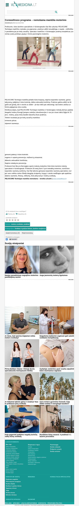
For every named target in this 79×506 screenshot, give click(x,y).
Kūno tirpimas (31, 454)
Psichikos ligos (10, 472)
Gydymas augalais (12, 479)
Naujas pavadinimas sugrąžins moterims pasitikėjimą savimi (21, 276)
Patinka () (11, 214)
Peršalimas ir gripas (33, 450)
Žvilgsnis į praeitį (55, 449)
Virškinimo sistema (11, 450)
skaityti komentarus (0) (13, 233)
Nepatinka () (22, 214)
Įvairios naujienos (39, 228)
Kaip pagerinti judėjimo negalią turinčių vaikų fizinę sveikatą (21, 435)
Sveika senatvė (55, 451)
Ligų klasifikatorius (29, 503)
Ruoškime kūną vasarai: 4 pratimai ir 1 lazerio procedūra (55, 435)
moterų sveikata (17, 224)
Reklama (70, 15)
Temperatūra (31, 452)
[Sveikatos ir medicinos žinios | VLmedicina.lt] (24, 4)
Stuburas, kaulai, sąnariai (12, 457)
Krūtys (7, 465)
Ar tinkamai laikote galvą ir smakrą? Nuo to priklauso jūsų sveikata (21, 403)
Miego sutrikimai (32, 460)
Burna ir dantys (10, 471)
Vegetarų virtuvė (11, 488)
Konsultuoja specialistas (60, 477)
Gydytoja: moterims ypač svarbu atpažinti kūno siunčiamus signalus (57, 370)
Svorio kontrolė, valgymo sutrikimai (37, 457)
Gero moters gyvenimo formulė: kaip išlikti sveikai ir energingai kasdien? (55, 403)
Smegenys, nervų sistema (12, 453)
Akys (7, 467)
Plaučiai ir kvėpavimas (12, 448)
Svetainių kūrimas (59, 505)
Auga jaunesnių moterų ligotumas (54, 275)
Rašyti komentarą (27, 233)
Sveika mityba (10, 483)
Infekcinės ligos (32, 464)
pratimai (26, 224)
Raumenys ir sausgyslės (12, 458)
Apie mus (16, 503)
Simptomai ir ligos (34, 444)
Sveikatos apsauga (13, 499)
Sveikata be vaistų (13, 477)
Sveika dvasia (10, 492)
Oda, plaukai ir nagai (11, 462)
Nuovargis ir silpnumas (34, 462)
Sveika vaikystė (55, 447)
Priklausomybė (32, 459)
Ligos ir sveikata (12, 442)
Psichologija (54, 444)
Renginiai (31, 477)
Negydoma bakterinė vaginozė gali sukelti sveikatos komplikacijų (57, 337)
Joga (7, 490)
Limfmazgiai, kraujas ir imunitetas (14, 464)
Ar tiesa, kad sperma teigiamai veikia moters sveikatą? (20, 337)
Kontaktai (42, 503)
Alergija (30, 447)
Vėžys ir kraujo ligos (33, 448)
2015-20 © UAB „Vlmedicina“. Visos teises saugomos (28, 505)
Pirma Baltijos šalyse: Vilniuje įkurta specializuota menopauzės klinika (20, 370)
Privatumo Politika (54, 503)
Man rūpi (9, 444)
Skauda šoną (31, 455)
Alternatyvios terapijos (13, 481)
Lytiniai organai (10, 460)
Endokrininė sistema (11, 452)
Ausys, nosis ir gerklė (11, 469)
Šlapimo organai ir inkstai (12, 455)
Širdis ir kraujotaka (11, 446)
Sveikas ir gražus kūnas (23, 228)
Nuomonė (31, 499)
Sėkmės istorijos (11, 495)
